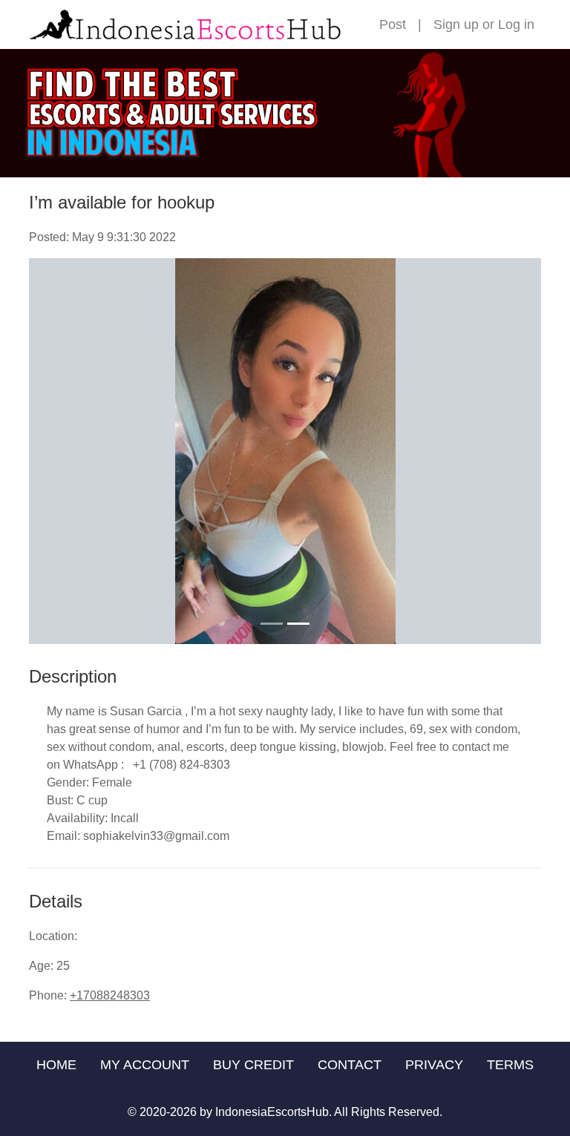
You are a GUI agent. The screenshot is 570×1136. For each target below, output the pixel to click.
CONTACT (349, 1064)
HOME (56, 1064)
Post (392, 24)
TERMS (510, 1064)
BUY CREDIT (253, 1064)
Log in (516, 24)
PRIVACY (434, 1064)
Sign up (456, 24)
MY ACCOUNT (144, 1064)
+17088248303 (110, 995)
